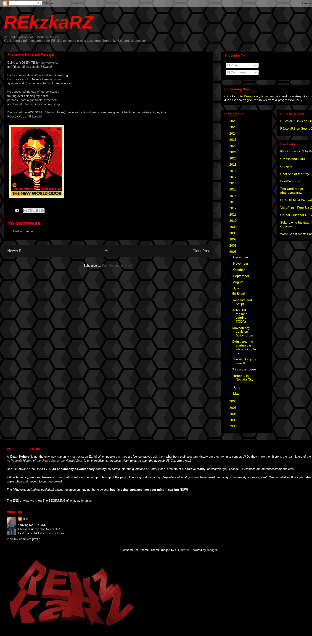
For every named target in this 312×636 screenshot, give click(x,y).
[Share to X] (33, 210)
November (241, 263)
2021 (233, 152)
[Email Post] (16, 210)
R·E (25, 519)
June (237, 387)
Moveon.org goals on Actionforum (242, 331)
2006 (233, 245)
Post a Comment (24, 231)
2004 (233, 401)
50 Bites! (238, 293)
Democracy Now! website (262, 96)
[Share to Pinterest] (42, 210)
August (238, 282)
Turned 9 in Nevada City (242, 377)
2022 (233, 146)
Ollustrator (182, 550)
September (241, 276)
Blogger (212, 550)
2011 (233, 214)
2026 (233, 121)
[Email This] (25, 210)
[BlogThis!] (29, 210)
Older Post (201, 251)
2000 (233, 420)
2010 (233, 220)
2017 (233, 177)
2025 (233, 127)
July (236, 288)
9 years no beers (244, 369)
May (236, 393)
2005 (233, 251)
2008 (233, 233)
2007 (233, 239)
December (241, 257)
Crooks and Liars (292, 159)
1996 (233, 426)
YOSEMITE (27, 62)
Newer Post (16, 251)
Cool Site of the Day (294, 174)
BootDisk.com (290, 181)
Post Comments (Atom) (117, 265)
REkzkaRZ (48, 22)
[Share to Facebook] (38, 210)
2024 (233, 133)
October (239, 269)
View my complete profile (23, 539)
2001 (233, 414)
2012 (233, 208)
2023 (233, 139)
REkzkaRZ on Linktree (49, 533)
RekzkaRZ (53, 529)
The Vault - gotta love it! (244, 361)
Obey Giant (160, 112)
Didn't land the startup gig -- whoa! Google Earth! (244, 347)
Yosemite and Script (242, 302)
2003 (233, 407)
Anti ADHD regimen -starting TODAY (241, 315)
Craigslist (286, 166)
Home (109, 251)
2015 (233, 189)
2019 (233, 164)
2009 (233, 227)
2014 (233, 196)
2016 (233, 183)
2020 (233, 158)
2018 (233, 171)
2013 (233, 202)
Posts (234, 65)
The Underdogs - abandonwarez (292, 190)
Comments (238, 72)
